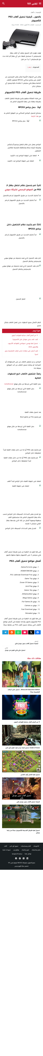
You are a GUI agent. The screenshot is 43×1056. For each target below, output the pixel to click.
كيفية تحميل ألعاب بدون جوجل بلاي (26, 642)
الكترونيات (36, 846)
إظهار (29, 67)
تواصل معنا (28, 853)
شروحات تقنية (7, 850)
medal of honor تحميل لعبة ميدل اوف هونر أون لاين (22, 747)
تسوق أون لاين (13, 846)
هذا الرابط (34, 116)
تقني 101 (32, 3)
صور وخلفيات (25, 850)
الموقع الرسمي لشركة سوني (19, 190)
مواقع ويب (16, 850)
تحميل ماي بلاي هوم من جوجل (15, 649)
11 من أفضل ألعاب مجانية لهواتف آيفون (25, 335)
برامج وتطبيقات (36, 850)
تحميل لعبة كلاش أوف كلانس (30, 774)
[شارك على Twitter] (31, 632)
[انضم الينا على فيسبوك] (16, 858)
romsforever (8, 383)
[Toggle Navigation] (40, 3)
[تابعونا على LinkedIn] (27, 858)
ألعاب (32, 12)
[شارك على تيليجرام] (5, 632)
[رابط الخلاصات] (23, 858)
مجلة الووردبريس (19, 866)
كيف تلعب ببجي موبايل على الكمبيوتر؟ (25, 339)
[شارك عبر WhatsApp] (18, 632)
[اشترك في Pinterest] (19, 858)
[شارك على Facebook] (37, 632)
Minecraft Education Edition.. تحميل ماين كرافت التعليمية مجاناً (24, 690)
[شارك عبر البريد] (24, 632)
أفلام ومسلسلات (26, 846)
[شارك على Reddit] (11, 632)
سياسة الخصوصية (17, 853)
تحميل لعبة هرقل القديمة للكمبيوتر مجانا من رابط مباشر (23, 831)
